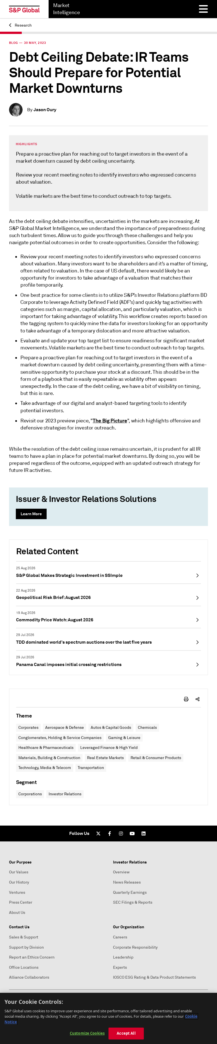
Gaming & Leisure (124, 737)
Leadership (123, 957)
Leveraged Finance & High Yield (109, 747)
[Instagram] (120, 833)
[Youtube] (132, 833)
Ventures (17, 892)
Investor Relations (65, 794)
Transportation (91, 767)
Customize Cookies (87, 1033)
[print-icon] (186, 699)
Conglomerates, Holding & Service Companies (59, 737)
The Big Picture (110, 420)
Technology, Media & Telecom (44, 767)
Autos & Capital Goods (111, 727)
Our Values (18, 872)
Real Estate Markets (105, 757)
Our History (19, 882)
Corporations (30, 794)
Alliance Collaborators (29, 977)
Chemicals (147, 727)
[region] (108, 1018)
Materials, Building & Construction (49, 757)
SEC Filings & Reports (132, 902)
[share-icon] (197, 699)
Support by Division (26, 947)
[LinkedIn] (143, 833)
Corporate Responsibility (135, 947)
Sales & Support (23, 937)
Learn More (31, 513)
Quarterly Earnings (130, 892)
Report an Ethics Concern (32, 957)
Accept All (126, 1033)
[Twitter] (98, 833)
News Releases (127, 882)
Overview (121, 872)
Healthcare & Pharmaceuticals (45, 747)
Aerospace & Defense (64, 727)
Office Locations (23, 967)
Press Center (20, 902)
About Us (17, 912)
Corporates (28, 727)
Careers (120, 937)
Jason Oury (45, 110)
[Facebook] (109, 833)
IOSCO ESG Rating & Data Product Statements (154, 977)
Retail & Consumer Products (156, 757)
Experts (120, 967)
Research (23, 25)
